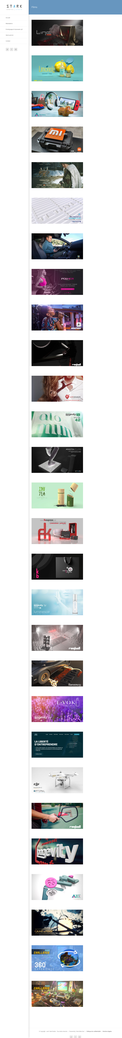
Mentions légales (107, 1031)
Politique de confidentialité (94, 1031)
